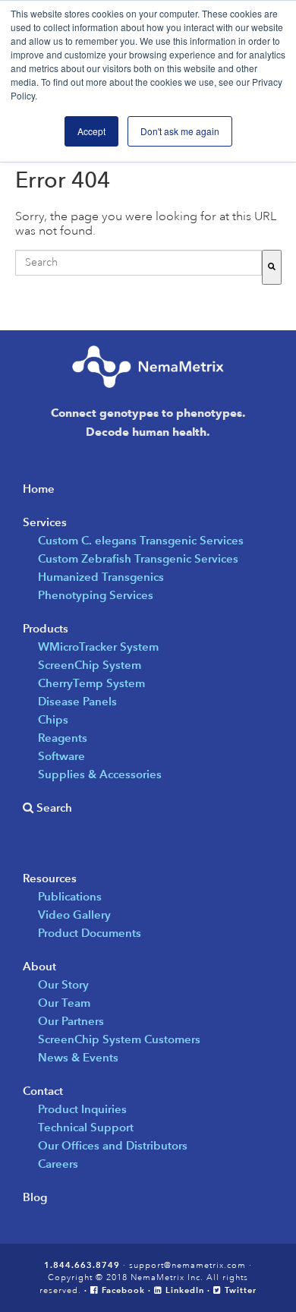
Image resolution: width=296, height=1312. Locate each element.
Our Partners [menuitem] (71, 1021)
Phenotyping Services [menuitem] (95, 595)
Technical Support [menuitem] (86, 1127)
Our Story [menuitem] (63, 984)
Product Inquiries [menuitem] (82, 1109)
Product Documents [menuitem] (89, 933)
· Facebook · (119, 1290)
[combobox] (138, 263)
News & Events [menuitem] (78, 1057)
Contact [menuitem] (43, 1090)
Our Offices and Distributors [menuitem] (112, 1145)
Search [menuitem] (52, 807)
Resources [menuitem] (50, 878)
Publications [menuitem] (70, 896)
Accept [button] (91, 131)
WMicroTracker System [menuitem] (98, 646)
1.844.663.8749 (82, 1265)
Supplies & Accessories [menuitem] (100, 774)
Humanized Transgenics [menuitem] (101, 576)
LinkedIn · (187, 1290)
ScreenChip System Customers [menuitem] (119, 1039)
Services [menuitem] (45, 522)
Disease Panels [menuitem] (77, 701)
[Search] (272, 267)
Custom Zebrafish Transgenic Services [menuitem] (138, 558)
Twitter (239, 1290)
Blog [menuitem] (35, 1197)
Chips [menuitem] (53, 719)
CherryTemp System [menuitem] (91, 683)
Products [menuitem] (45, 628)
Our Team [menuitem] (64, 1002)
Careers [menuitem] (58, 1163)
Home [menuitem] (39, 488)
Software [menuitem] (61, 756)
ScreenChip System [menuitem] (89, 665)
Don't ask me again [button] (179, 131)
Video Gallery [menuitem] (74, 914)
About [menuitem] (39, 966)
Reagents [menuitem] (62, 737)
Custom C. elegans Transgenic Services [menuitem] (141, 540)
